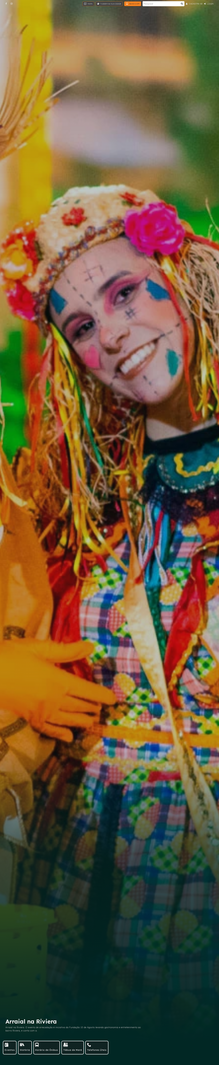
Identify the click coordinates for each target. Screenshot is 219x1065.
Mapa (90, 4)
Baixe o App (134, 4)
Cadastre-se (195, 3)
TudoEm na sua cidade (110, 4)
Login (210, 3)
